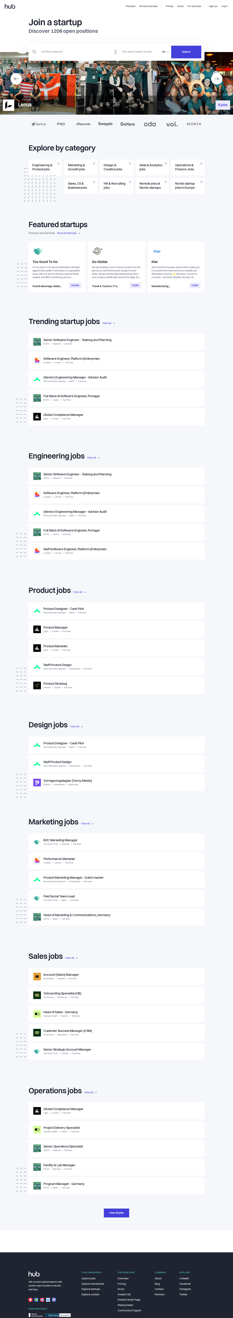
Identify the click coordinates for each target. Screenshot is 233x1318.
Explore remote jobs (93, 1284)
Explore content (90, 1294)
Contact (159, 1289)
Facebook (185, 1284)
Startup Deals (125, 1305)
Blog (157, 1284)
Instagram (185, 1289)
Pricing (122, 1284)
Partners (160, 1294)
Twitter (183, 1294)
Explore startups (91, 1289)
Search (186, 52)
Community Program (129, 1310)
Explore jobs (88, 1278)
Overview (123, 1278)
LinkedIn (184, 1278)
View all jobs (116, 1213)
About (158, 1278)
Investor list (124, 1294)
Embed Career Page (129, 1300)
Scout (121, 1289)
